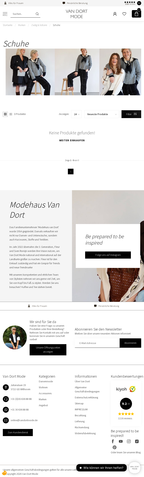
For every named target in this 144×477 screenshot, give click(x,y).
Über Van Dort (82, 381)
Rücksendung (82, 427)
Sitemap (79, 403)
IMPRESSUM (81, 409)
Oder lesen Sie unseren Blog (126, 452)
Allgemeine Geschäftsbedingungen (87, 389)
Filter (129, 114)
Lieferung (80, 421)
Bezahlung (80, 415)
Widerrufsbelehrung (85, 433)
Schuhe (56, 25)
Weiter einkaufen (72, 140)
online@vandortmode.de (24, 420)
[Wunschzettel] (124, 14)
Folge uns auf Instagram (108, 255)
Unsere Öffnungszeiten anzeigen (48, 349)
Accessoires (45, 393)
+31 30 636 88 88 (20, 409)
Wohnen (43, 387)
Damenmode (46, 381)
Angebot (43, 405)
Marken (22, 25)
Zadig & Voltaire (39, 25)
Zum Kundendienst (18, 432)
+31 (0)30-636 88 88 (21, 399)
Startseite (7, 25)
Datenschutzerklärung (86, 397)
